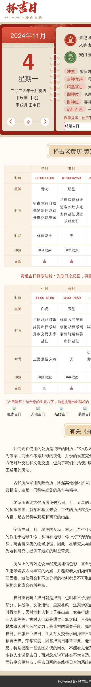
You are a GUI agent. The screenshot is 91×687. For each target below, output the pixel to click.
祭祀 (83, 37)
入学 (83, 44)
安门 (83, 54)
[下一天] (47, 121)
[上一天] (9, 121)
